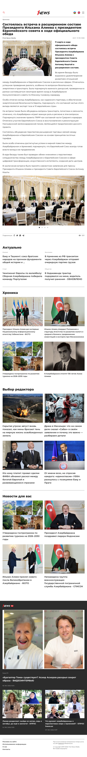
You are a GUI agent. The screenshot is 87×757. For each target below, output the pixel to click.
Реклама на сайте (10, 741)
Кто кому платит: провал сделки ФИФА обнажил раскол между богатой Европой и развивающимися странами (21, 478)
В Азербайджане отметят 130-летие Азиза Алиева (63, 375)
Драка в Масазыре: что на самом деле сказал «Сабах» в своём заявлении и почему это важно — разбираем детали (63, 431)
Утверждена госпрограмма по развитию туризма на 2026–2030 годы (21, 375)
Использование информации (14, 744)
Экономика (48, 252)
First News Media (9, 38)
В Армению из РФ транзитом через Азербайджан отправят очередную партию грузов (62, 259)
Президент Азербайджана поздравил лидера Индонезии (62, 534)
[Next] (82, 201)
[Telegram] (23, 235)
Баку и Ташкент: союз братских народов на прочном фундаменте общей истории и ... (22, 259)
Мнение (5, 252)
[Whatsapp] (20, 235)
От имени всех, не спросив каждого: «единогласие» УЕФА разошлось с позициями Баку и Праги (62, 478)
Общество (48, 269)
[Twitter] (17, 235)
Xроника (6, 19)
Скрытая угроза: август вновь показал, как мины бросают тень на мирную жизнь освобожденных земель (23, 431)
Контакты (6, 749)
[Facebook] (14, 235)
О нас (5, 747)
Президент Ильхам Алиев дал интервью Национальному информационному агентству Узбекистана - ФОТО (21, 331)
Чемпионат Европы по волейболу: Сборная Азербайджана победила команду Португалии (22, 276)
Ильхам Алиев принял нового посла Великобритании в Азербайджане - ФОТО (20, 580)
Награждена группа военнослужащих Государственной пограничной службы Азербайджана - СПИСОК (63, 582)
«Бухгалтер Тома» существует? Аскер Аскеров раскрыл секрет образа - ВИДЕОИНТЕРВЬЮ (39, 679)
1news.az (61, 743)
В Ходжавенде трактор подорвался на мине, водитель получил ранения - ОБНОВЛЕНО (63, 276)
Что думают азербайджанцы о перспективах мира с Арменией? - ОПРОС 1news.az (64, 723)
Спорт (5, 269)
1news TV (5, 673)
